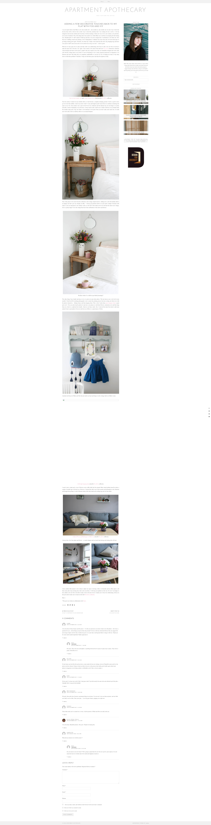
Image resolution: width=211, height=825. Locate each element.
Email (64, 792)
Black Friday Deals (73, 719)
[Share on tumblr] (74, 605)
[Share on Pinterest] (72, 605)
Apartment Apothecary (105, 10)
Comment (65, 769)
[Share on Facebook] (68, 605)
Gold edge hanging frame (83, 484)
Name (64, 785)
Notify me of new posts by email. (70, 810)
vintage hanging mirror (89, 98)
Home (102, 1)
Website (64, 798)
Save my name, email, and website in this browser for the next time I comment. (83, 804)
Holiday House (114, 612)
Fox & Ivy (106, 48)
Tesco (84, 601)
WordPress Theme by (141, 823)
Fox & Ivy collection (89, 594)
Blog (109, 1)
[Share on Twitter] (70, 605)
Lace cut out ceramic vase (76, 98)
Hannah (69, 706)
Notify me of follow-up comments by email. (72, 807)
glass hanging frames (111, 303)
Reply (69, 653)
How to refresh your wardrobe (72, 612)
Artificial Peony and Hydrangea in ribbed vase (83, 536)
